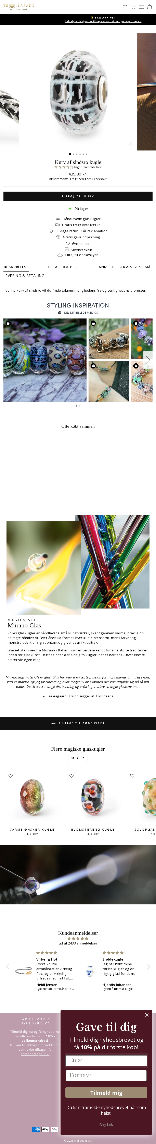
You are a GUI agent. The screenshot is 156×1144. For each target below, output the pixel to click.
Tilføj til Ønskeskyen (82, 254)
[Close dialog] (146, 1015)
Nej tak (106, 1124)
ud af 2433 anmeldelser (78, 943)
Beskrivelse (16, 266)
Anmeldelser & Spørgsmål (126, 266)
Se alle (78, 758)
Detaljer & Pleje (64, 266)
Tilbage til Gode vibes (81, 723)
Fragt (74, 179)
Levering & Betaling (23, 275)
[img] (78, 938)
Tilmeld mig (106, 1092)
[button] (64, 167)
